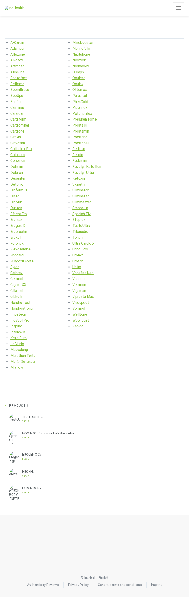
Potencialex (82, 113)
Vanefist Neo (83, 273)
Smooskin (80, 208)
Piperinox (79, 107)
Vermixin (79, 285)
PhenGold (80, 102)
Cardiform (18, 119)
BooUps (16, 95)
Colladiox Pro (21, 149)
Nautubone (81, 54)
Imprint (156, 585)
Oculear (78, 78)
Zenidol (78, 326)
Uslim (76, 267)
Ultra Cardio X (83, 243)
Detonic (16, 184)
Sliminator (80, 190)
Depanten (18, 178)
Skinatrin (79, 184)
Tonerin (78, 237)
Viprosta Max (83, 296)
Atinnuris (17, 72)
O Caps (78, 72)
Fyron (14, 267)
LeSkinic (17, 344)
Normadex (80, 66)
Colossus (17, 155)
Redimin (78, 149)
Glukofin (16, 296)
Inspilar (16, 326)
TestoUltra (81, 225)
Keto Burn (18, 338)
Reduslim (79, 160)
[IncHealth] (14, 8)
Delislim (16, 166)
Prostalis (79, 125)
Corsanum (18, 160)
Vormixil (78, 308)
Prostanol (80, 137)
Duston (16, 208)
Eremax (16, 219)
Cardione (17, 131)
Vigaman (79, 291)
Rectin (77, 155)
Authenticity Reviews (43, 585)
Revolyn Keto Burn (87, 166)
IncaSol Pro (19, 320)
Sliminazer (80, 196)
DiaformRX (19, 190)
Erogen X (17, 225)
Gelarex (16, 273)
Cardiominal (19, 125)
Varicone (79, 279)
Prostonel (80, 143)
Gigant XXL (19, 285)
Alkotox (16, 60)
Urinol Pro (80, 249)
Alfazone (17, 54)
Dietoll (15, 196)
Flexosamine (20, 249)
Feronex (17, 243)
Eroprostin (18, 231)
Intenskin (17, 332)
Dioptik (16, 202)
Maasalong (19, 349)
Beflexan (17, 84)
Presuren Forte (84, 119)
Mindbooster (82, 42)
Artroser (17, 66)
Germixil (16, 279)
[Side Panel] (178, 8)
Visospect (80, 302)
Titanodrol (80, 231)
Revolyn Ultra (83, 172)
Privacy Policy (78, 585)
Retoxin (78, 178)
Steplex (78, 219)
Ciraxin (15, 137)
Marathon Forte (23, 355)
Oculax (77, 84)
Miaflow (16, 367)
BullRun (16, 102)
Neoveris (79, 60)
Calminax (17, 107)
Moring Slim (81, 48)
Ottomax (79, 89)
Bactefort (18, 78)
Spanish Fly (81, 214)
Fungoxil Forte (22, 261)
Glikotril (16, 291)
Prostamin (80, 131)
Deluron (16, 172)
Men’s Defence (22, 361)
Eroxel (15, 237)
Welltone (79, 314)
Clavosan (17, 143)
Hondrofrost (20, 302)
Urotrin (77, 261)
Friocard (17, 255)
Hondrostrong (21, 308)
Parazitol (79, 95)
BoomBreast (20, 89)
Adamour (17, 48)
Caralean (17, 113)
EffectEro (18, 214)
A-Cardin (17, 42)
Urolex (77, 255)
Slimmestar (81, 202)
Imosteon (18, 314)
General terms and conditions (120, 585)
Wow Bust (80, 320)
